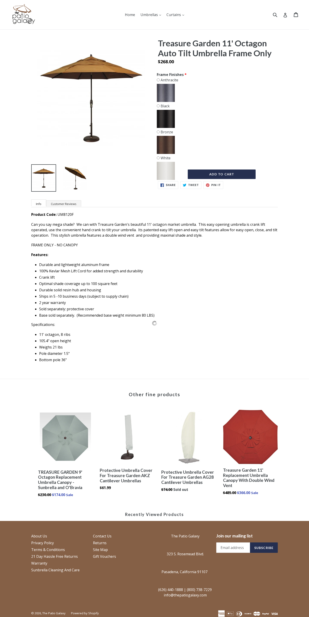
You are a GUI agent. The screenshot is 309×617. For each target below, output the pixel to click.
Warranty (39, 563)
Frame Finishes (170, 74)
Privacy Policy (42, 542)
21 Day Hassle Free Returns (54, 556)
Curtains (176, 14)
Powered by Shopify (85, 613)
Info (38, 204)
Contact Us (102, 536)
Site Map (100, 549)
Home (130, 14)
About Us (39, 536)
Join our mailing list (234, 535)
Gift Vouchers (104, 556)
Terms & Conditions (48, 549)
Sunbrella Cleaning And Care (55, 570)
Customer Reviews (63, 204)
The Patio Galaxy (54, 613)
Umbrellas (151, 14)
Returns (100, 542)
